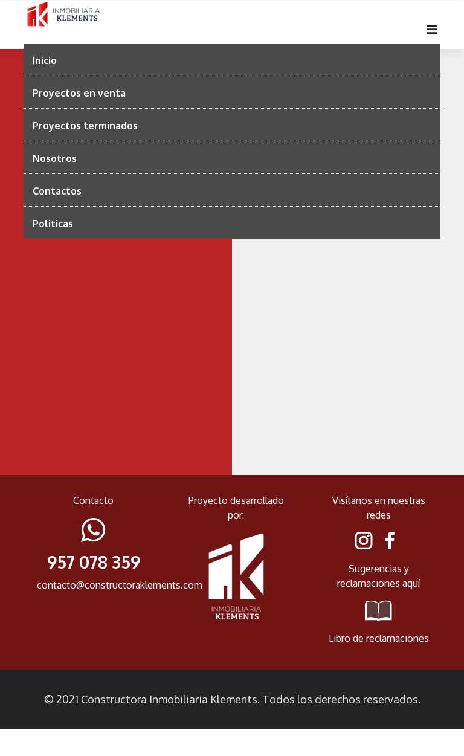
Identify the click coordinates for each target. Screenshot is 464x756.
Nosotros (55, 158)
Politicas (53, 224)
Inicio (45, 60)
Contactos (57, 191)
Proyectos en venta (79, 93)
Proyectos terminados (85, 126)
